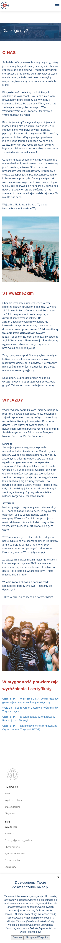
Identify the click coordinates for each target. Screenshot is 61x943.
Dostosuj (17, 937)
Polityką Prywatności (41, 928)
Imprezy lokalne (12, 807)
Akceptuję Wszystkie (36, 937)
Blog (7, 821)
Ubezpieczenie (12, 847)
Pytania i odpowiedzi (15, 853)
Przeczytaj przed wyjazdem (18, 840)
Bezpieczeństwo (13, 860)
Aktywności (10, 813)
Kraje (7, 793)
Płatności (9, 833)
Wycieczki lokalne (14, 800)
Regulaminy (10, 867)
